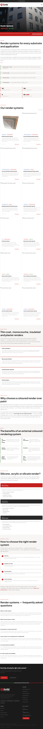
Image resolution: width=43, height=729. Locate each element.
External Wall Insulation (26, 689)
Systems (5, 23)
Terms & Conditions (8, 727)
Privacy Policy (2, 727)
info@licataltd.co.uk (26, 712)
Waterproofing (25, 697)
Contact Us (2, 716)
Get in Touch (4, 677)
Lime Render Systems (26, 693)
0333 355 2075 (22, 1)
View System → (17, 144)
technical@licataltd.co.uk (27, 715)
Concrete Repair (25, 699)
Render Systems (25, 691)
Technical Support (13, 677)
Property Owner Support (4, 714)
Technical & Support (3, 712)
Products (1, 710)
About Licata (2, 708)
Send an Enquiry (25, 718)
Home (1, 23)
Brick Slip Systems (25, 695)
